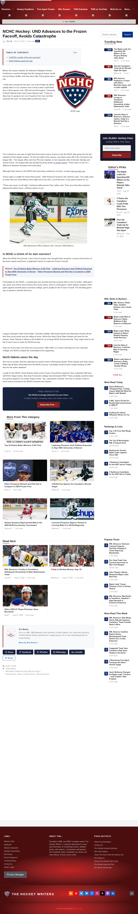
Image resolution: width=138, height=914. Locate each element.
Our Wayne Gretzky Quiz (103, 868)
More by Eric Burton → (29, 642)
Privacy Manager (15, 874)
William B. (56, 490)
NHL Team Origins (101, 851)
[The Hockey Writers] (3, 3)
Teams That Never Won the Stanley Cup (108, 855)
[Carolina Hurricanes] (77, 16)
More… (128, 9)
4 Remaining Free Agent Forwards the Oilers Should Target (119, 662)
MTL (110, 67)
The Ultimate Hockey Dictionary (105, 848)
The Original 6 (99, 858)
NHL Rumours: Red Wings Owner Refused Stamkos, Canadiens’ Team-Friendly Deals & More (120, 621)
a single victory (60, 163)
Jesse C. (55, 451)
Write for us (115, 9)
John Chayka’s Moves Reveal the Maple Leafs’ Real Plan (119, 574)
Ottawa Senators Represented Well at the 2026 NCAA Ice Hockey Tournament (23, 524)
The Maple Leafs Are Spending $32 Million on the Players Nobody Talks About (122, 53)
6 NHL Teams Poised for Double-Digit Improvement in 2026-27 (120, 403)
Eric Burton (23, 629)
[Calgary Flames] (60, 16)
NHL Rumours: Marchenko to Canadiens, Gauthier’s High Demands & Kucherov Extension (120, 599)
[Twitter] (81, 893)
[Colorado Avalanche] (110, 16)
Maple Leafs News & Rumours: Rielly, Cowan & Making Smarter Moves (122, 362)
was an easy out (78, 171)
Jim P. (116, 90)
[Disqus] (48, 714)
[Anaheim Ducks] (10, 16)
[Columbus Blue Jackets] (127, 16)
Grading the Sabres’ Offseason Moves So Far (119, 414)
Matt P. (7, 615)
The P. (116, 61)
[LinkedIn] (113, 893)
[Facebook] (92, 893)
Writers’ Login (9, 867)
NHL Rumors (64, 9)
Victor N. (7, 451)
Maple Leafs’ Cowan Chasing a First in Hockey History (120, 586)
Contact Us (8, 864)
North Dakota (11, 669)
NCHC (13, 666)
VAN (110, 115)
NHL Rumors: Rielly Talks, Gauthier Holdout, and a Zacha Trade (122, 306)
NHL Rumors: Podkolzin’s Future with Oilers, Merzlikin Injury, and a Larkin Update (122, 82)
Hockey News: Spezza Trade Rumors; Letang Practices (27, 674)
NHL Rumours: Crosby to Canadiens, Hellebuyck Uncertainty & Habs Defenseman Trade (24, 572)
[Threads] (102, 893)
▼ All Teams (69, 21)
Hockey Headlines (25, 9)
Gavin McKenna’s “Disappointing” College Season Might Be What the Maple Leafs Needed (120, 390)
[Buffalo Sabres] (44, 16)
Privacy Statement (10, 858)
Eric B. (9, 41)
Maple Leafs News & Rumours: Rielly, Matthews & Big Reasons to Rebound (122, 320)
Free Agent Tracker (46, 9)
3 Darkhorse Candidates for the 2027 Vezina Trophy (120, 463)
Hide (75, 53)
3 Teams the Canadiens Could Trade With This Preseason (122, 203)
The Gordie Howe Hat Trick (104, 864)
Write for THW (9, 841)
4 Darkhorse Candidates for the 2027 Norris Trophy (120, 473)
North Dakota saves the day (21, 61)
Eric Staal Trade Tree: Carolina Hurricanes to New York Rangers (118, 562)
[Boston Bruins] (27, 16)
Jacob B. (7, 578)
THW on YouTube (99, 9)
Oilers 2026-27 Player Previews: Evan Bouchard (21, 610)
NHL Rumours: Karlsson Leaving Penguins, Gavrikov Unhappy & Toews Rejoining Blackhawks (119, 548)
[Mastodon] (108, 893)
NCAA (8, 666)
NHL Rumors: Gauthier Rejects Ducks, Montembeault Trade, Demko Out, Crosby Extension (118, 636)
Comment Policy (10, 861)
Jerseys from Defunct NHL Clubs (106, 861)
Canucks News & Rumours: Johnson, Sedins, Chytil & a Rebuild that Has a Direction (122, 118)
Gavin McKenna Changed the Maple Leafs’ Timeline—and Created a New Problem (119, 675)
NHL (110, 79)
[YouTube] (76, 893)
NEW (110, 360)
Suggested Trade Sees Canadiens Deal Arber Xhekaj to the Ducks (118, 650)
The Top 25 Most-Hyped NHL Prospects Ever (119, 442)
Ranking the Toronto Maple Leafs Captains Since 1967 (118, 452)
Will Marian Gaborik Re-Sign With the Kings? (23, 671)
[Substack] (71, 893)
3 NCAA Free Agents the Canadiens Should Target (71, 485)
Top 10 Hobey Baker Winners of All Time (31, 269)
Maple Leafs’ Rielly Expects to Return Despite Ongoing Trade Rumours (121, 334)
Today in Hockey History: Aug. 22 (66, 569)
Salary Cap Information (102, 842)
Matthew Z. (56, 528)
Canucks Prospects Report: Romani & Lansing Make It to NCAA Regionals (69, 524)
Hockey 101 (98, 845)
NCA (37, 41)
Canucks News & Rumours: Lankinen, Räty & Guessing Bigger (121, 348)
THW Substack (80, 9)
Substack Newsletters (12, 851)
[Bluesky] (86, 893)
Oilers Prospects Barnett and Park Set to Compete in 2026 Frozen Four (23, 485)
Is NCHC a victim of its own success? (24, 57)
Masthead (7, 845)
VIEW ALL (117, 375)
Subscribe (117, 155)
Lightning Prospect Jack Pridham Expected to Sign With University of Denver (72, 446)
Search (127, 34)
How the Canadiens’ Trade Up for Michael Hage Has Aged (122, 68)
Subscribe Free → (48, 404)
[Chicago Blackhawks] (94, 16)
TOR (110, 50)
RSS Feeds (8, 854)
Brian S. (7, 490)
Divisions (6, 9)
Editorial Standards (11, 848)
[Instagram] (97, 893)
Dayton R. (8, 528)
